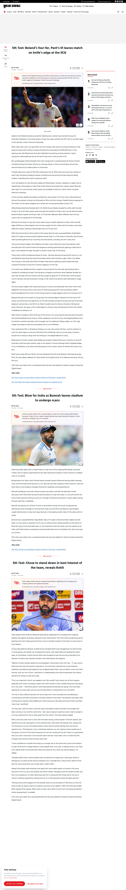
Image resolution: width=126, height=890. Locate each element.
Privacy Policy (97, 149)
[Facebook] (115, 1)
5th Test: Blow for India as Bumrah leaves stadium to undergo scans (37, 382)
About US (88, 147)
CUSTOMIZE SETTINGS (35, 884)
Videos (79, 6)
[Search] (118, 12)
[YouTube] (120, 1)
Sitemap (101, 147)
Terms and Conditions (109, 147)
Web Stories (89, 6)
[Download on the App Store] (90, 161)
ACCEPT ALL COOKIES (14, 884)
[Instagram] (118, 1)
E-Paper (55, 6)
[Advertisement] (63, 29)
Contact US (94, 147)
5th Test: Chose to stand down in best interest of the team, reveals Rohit (39, 377)
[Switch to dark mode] (123, 12)
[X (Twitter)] (122, 1)
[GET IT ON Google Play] (100, 161)
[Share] (5, 64)
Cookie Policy (89, 149)
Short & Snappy (67, 6)
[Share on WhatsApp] (77, 125)
